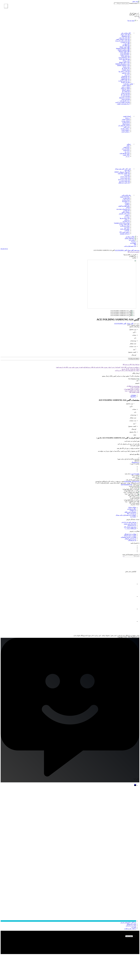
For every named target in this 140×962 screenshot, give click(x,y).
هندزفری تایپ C (125, 96)
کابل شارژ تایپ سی (124, 37)
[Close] (6, 6)
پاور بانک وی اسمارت (124, 80)
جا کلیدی (127, 204)
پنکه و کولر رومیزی (124, 224)
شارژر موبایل (126, 60)
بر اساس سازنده (125, 128)
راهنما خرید (133, 243)
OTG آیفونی (126, 147)
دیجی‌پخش (136, 250)
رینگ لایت (127, 230)
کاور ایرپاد (127, 175)
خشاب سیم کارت (125, 226)
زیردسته (127, 117)
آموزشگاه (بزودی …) (130, 528)
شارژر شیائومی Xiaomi (123, 65)
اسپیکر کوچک (126, 124)
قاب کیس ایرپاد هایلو (124, 182)
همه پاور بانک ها (125, 82)
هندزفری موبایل (125, 93)
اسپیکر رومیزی (125, 121)
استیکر (128, 207)
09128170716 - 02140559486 (131, 481)
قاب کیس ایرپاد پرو (124, 181)
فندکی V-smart (126, 70)
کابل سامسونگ (126, 36)
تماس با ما (131, 240)
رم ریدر (128, 156)
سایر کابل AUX (125, 56)
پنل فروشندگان (132, 540)
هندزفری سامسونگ (124, 97)
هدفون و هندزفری (128, 83)
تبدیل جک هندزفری (125, 100)
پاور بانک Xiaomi (125, 77)
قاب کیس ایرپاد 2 (125, 176)
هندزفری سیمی (125, 99)
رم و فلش (127, 219)
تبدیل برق (127, 74)
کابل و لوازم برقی (126, 33)
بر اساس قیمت (125, 131)
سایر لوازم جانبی (126, 195)
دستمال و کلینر (126, 212)
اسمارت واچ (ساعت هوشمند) (122, 223)
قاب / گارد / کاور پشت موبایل (123, 169)
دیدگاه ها (133, 396)
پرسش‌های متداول (129, 238)
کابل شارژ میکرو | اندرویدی (122, 40)
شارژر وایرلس (126, 73)
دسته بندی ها (131, 20)
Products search (133, 3)
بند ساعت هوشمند (125, 233)
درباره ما (133, 241)
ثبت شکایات (133, 510)
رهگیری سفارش (130, 236)
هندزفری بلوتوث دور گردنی (122, 102)
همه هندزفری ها (125, 94)
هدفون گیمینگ (126, 90)
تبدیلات (129, 144)
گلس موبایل (130, 250)
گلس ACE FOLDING (121, 250)
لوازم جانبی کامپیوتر (124, 213)
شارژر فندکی (126, 67)
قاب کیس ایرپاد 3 (125, 178)
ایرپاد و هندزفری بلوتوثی (123, 103)
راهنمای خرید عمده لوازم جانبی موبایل (126, 515)
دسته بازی (127, 216)
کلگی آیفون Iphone (125, 47)
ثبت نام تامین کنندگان (130, 538)
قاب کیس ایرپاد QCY (124, 179)
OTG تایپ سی (126, 148)
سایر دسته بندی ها (125, 218)
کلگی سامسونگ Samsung (123, 48)
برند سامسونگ (135, 462)
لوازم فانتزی (126, 198)
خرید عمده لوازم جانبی (130, 246)
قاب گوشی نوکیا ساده (124, 173)
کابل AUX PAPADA (124, 57)
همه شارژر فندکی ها (124, 71)
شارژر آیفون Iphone (124, 62)
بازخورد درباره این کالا (133, 252)
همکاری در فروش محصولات (128, 537)
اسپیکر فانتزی (126, 122)
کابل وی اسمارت (125, 42)
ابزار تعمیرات (126, 221)
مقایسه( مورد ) (134, 473)
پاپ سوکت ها (126, 201)
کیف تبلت (127, 170)
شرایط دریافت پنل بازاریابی (128, 522)
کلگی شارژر (126, 43)
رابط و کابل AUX (125, 53)
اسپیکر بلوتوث (127, 116)
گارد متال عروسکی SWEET (122, 172)
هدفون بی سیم (126, 87)
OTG (128, 145)
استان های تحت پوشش (130, 523)
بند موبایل (127, 203)
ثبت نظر (137, 460)
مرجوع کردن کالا (131, 513)
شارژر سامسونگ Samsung (122, 63)
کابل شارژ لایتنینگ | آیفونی (123, 39)
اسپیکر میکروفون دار (124, 125)
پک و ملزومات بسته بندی (123, 209)
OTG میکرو (126, 150)
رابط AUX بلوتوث (125, 54)
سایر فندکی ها (126, 68)
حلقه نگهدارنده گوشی (124, 206)
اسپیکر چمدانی (126, 119)
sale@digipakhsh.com (126, 484)
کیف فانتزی (126, 210)
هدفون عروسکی (125, 88)
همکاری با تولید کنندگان (130, 535)
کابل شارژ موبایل (125, 34)
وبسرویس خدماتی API (130, 527)
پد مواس (127, 215)
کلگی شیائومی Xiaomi (124, 50)
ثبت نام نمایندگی (131, 525)
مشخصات (133, 395)
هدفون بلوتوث (126, 85)
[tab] (68, 395)
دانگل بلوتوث (126, 155)
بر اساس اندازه (126, 130)
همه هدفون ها (126, 91)
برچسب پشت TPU (124, 232)
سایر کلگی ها (126, 45)
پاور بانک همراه (126, 76)
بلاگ (135, 244)
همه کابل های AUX (124, 59)
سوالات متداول (132, 507)
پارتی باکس (127, 127)
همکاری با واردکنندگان (130, 534)
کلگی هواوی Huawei (124, 51)
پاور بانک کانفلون (125, 79)
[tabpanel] (70, 944)
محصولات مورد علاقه (130, 512)
